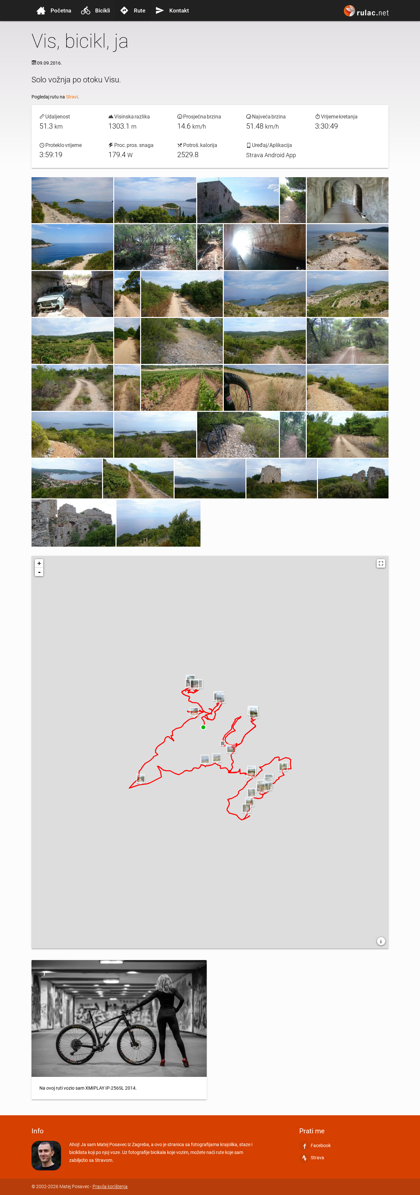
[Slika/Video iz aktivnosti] (72, 200)
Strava (317, 1157)
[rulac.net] (367, 13)
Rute (139, 10)
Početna (61, 10)
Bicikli (102, 10)
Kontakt (179, 10)
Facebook (321, 1145)
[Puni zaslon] (381, 563)
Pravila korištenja (110, 1186)
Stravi (72, 96)
